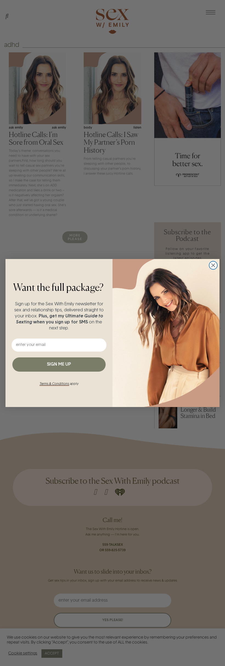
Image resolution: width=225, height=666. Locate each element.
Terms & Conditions (54, 384)
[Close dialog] (213, 265)
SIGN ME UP (59, 364)
